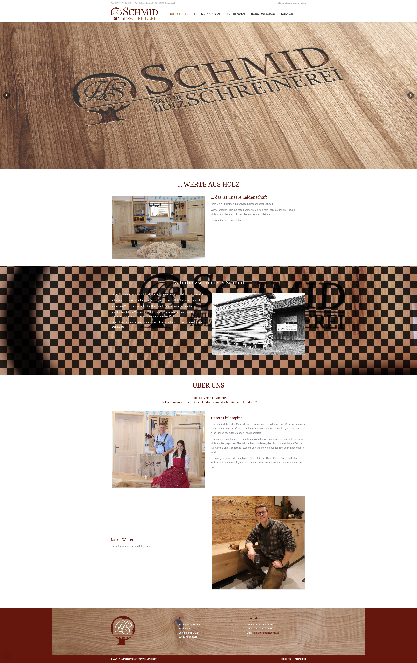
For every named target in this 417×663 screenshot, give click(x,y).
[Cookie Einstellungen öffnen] (7, 658)
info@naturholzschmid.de (266, 632)
